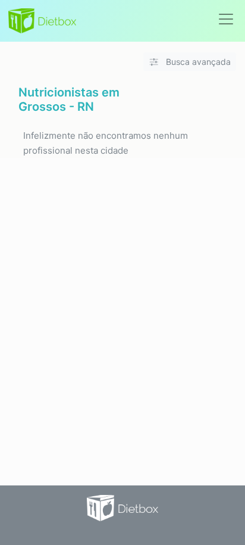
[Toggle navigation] (226, 19)
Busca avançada (197, 62)
